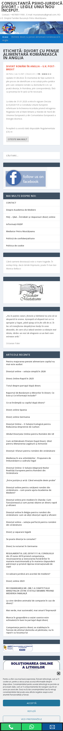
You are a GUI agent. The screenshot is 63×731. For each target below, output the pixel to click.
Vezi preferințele (31, 719)
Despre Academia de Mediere (21, 209)
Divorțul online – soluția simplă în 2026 (26, 371)
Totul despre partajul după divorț (23, 385)
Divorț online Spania (16, 409)
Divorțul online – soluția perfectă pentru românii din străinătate (31, 523)
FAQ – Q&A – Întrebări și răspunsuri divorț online (30, 217)
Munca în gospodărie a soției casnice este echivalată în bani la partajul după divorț (27, 618)
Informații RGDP (14, 224)
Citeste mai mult (17, 139)
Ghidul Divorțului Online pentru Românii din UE (30, 434)
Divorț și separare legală (18, 532)
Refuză (31, 711)
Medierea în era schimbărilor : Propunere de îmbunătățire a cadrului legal (28, 459)
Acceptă (31, 703)
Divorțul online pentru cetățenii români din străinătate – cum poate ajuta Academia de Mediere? (28, 490)
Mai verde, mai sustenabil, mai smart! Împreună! (31, 610)
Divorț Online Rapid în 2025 (20, 378)
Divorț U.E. (30, 74)
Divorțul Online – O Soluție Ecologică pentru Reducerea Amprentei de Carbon (28, 425)
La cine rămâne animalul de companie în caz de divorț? (30, 602)
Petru (11, 74)
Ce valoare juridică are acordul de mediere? (28, 573)
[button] (58, 673)
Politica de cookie (15, 245)
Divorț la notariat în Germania (21, 546)
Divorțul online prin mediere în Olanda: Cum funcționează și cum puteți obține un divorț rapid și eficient (31, 502)
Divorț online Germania (18, 417)
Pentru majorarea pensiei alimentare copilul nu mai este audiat (30, 363)
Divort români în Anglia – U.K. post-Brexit (30, 68)
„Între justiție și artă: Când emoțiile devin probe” (31, 480)
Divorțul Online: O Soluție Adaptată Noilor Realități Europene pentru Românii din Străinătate (27, 470)
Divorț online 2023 (15, 581)
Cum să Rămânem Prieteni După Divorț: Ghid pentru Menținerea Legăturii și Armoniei (29, 442)
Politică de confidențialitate (20, 238)
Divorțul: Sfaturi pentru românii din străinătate (30, 450)
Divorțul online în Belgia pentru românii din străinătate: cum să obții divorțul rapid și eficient (31, 513)
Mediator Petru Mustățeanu (20, 231)
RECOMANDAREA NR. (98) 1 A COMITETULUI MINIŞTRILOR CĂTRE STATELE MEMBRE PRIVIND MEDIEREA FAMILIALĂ (30, 591)
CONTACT (11, 202)
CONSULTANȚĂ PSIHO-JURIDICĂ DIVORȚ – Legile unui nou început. (31, 7)
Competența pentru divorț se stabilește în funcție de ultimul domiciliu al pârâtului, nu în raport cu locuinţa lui (30, 630)
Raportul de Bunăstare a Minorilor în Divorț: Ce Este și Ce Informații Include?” (30, 394)
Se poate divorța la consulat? (21, 539)
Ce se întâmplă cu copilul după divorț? (25, 402)
